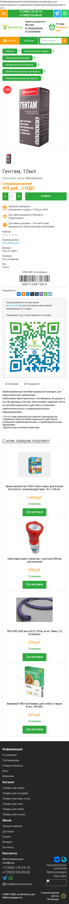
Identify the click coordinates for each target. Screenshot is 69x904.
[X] (32, 294)
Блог (5, 770)
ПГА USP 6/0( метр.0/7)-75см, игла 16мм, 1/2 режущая (34, 633)
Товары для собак (13, 809)
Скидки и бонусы (12, 765)
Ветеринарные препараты (19, 64)
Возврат (7, 841)
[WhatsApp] (46, 294)
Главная (10, 51)
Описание (13, 384)
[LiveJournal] (37, 294)
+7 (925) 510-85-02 (30, 15)
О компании (9, 755)
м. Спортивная (32, 31)
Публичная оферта (57, 872)
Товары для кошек (13, 814)
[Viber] (41, 294)
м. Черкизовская (34, 28)
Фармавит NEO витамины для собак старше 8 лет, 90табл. (34, 705)
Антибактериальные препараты (23, 71)
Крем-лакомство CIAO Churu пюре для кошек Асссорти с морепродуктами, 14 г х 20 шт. (34, 488)
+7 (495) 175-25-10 (30, 11)
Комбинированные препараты (22, 78)
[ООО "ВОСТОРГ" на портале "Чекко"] (57, 882)
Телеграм (13, 305)
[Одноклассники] (23, 294)
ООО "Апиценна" (11, 243)
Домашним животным (17, 58)
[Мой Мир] (28, 294)
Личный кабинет (12, 826)
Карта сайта (60, 876)
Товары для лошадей (15, 793)
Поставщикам (10, 760)
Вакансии (8, 776)
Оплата (6, 836)
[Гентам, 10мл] (8, 159)
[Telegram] (50, 294)
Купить (46, 196)
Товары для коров (13, 787)
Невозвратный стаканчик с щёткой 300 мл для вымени (34, 560)
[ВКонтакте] (19, 294)
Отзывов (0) (33, 384)
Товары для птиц (12, 803)
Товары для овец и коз (16, 798)
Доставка (8, 831)
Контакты (8, 847)
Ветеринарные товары (36, 51)
